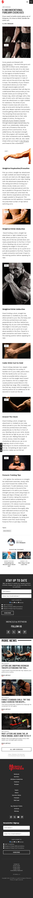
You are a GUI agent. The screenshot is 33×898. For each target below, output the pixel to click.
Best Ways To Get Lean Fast (24, 563)
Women (21, 602)
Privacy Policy (16, 867)
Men (16, 602)
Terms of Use (16, 865)
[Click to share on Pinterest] (1, 450)
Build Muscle (7, 531)
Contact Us (16, 864)
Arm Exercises (6, 7)
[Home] (3, 3)
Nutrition (16, 776)
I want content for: (16, 600)
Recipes (16, 784)
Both (12, 602)
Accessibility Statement (16, 870)
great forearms (7, 64)
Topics (16, 790)
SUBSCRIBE (7, 613)
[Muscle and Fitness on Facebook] (8, 632)
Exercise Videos (16, 795)
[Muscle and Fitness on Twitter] (14, 632)
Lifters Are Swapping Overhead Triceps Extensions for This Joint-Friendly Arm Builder (15, 667)
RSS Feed (16, 800)
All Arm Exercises (16, 749)
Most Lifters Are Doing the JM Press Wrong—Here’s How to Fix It (16, 734)
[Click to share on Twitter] (1, 447)
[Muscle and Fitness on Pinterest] (25, 632)
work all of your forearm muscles (13, 120)
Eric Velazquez (8, 23)
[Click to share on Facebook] (1, 444)
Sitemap (16, 811)
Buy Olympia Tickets (16, 806)
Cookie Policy (16, 869)
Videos (16, 792)
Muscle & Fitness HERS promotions (13, 606)
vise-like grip (24, 141)
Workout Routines (9, 561)
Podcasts (16, 797)
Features (16, 781)
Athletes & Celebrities (16, 779)
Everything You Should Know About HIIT (9, 564)
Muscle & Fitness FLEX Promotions (12, 608)
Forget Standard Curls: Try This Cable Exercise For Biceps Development (16, 701)
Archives (16, 808)
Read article (6, 675)
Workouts (16, 774)
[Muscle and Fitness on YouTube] (19, 632)
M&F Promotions (7, 604)
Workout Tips (23, 561)
